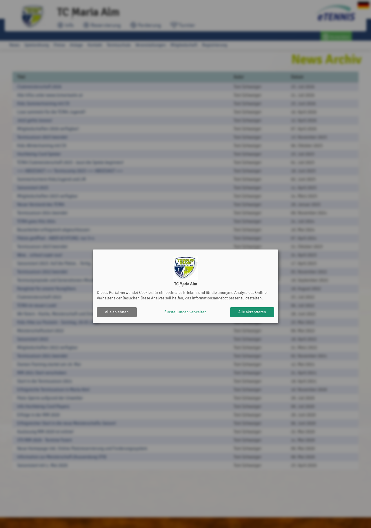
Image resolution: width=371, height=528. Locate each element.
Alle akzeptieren (252, 312)
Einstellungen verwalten (185, 312)
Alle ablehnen (117, 312)
